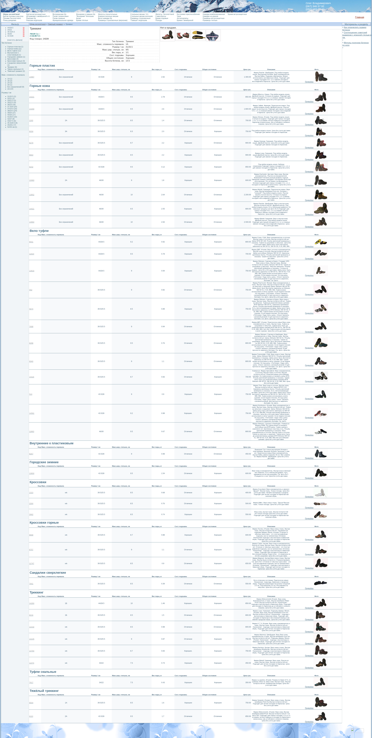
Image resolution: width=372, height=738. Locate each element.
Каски (78, 18)
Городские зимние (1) (16, 57)
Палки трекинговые (61, 16)
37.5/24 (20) (12, 107)
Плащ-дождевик (9, 20)
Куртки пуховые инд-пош (13, 16)
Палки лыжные (59, 18)
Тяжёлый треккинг (55, 24)
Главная (359, 17)
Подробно (309, 82)
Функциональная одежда (63, 20)
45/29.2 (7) (11, 125)
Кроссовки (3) (12, 59)
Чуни (179, 16)
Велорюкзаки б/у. (60, 14)
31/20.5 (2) (11, 96)
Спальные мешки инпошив (141, 16)
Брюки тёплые (82, 20)
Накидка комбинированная (214, 14)
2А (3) (9, 83)
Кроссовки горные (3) (16, 61)
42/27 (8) (11, 119)
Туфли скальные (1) (15, 69)
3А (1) (9, 85)
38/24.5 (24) (12, 111)
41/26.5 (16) (12, 117)
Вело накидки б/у (105, 18)
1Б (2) (9, 81)
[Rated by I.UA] (357, 732)
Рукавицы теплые (210, 20)
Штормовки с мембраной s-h (38, 16)
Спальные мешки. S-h (139, 14)
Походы (158, 20)
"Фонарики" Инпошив (85, 16)
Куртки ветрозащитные (36, 14)
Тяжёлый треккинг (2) (16, 71)
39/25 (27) (11, 113)
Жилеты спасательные (107, 14)
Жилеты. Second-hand (164, 14)
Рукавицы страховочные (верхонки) (112, 20)
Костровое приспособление (188, 14)
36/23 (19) (11, 105)
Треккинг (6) (12, 67)
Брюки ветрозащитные (237, 14)
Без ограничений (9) (15, 87)
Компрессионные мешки (108, 16)
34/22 (9, 30)
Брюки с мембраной (185, 20)
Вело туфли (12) (14, 51)
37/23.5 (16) (12, 109)
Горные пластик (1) (15, 47)
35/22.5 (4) (11, 103)
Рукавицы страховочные (140, 18)
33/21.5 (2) (11, 101)
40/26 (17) (11, 115)
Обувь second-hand (37, 24)
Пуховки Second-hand (12, 18)
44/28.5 (10, 28)
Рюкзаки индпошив (34, 20)
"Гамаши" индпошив (138, 20)
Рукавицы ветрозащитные (214, 18)
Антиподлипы (182, 18)
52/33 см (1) (12, 127)
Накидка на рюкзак (210, 16)
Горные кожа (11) (14, 49)
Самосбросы (160, 16)
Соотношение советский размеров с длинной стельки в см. (356, 35)
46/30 (9, 34)
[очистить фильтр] (14, 40)
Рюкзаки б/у (31, 18)
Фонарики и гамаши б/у (85, 14)
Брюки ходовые (161, 18)
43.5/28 (10, 36)
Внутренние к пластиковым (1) (14, 54)
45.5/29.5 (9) (12, 123)
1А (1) (9, 79)
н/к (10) (10, 89)
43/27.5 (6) (11, 121)
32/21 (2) (11, 99)
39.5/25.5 (11, 32)
